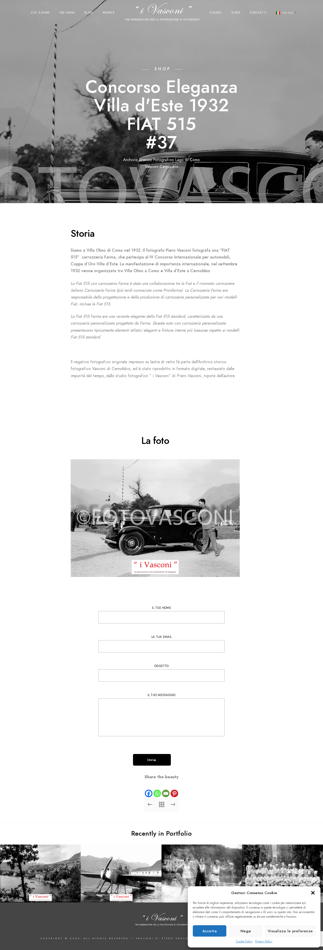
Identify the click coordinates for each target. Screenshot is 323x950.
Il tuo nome (161, 608)
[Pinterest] (174, 789)
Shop (235, 13)
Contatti (258, 13)
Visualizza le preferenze (290, 931)
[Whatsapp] (157, 789)
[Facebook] (148, 789)
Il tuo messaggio (162, 695)
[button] (312, 892)
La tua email (161, 637)
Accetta (209, 931)
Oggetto (161, 666)
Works (108, 13)
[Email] (166, 789)
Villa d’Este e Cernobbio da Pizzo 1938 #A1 (40, 892)
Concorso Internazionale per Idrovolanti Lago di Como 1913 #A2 (121, 890)
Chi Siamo (40, 13)
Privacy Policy (263, 941)
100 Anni (67, 13)
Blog (88, 13)
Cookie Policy (244, 941)
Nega (245, 931)
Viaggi (216, 13)
